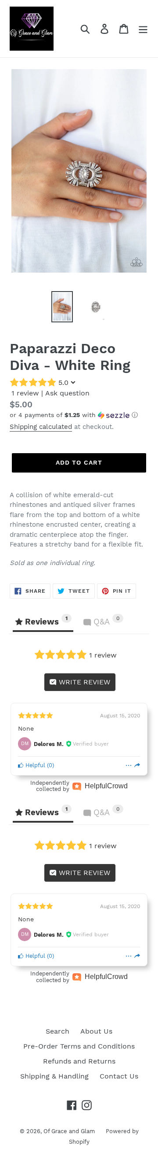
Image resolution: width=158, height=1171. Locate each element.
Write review (83, 682)
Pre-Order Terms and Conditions (79, 1046)
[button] (79, 415)
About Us (96, 1031)
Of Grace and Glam (69, 1131)
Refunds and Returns (79, 1061)
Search (57, 1031)
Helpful (34, 765)
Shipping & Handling (54, 1076)
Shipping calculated (41, 427)
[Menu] (143, 29)
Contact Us (119, 1076)
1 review (25, 393)
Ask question (67, 393)
